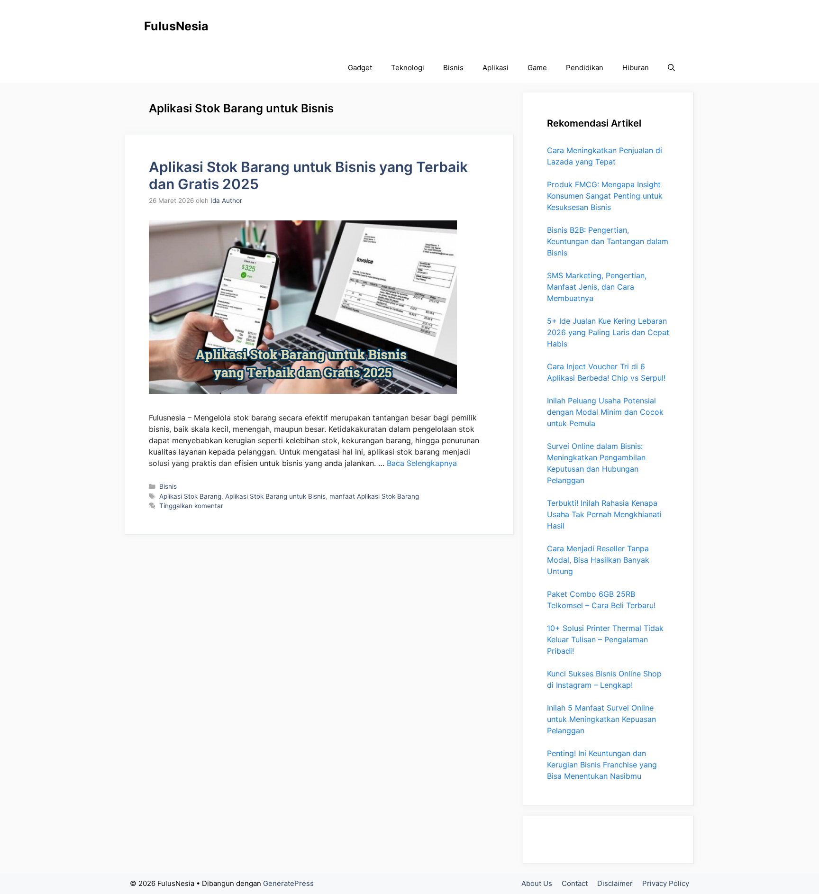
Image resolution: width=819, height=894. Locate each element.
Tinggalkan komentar (191, 506)
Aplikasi (495, 67)
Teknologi (407, 67)
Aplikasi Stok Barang (190, 496)
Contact (575, 883)
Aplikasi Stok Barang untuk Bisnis (275, 496)
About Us (536, 883)
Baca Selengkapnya (422, 463)
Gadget (360, 67)
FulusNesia (176, 26)
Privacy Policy (665, 883)
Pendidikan (584, 67)
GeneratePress (288, 883)
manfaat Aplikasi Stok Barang (374, 496)
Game (537, 67)
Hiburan (635, 67)
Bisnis (453, 67)
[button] (671, 67)
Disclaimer (615, 883)
